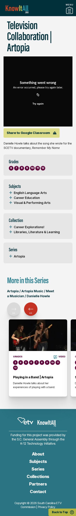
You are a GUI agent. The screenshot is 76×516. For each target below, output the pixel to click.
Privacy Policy (46, 507)
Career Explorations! (29, 227)
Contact (37, 19)
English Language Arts (30, 193)
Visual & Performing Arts (32, 203)
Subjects (38, 461)
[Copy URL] (38, 95)
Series (37, 469)
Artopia (19, 256)
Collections (38, 476)
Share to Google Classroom (28, 133)
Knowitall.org (17, 9)
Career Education (27, 198)
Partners (38, 15)
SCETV (25, 421)
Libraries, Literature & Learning (37, 232)
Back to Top (60, 512)
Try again (38, 103)
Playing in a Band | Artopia (33, 377)
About (38, 454)
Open (10, 192)
